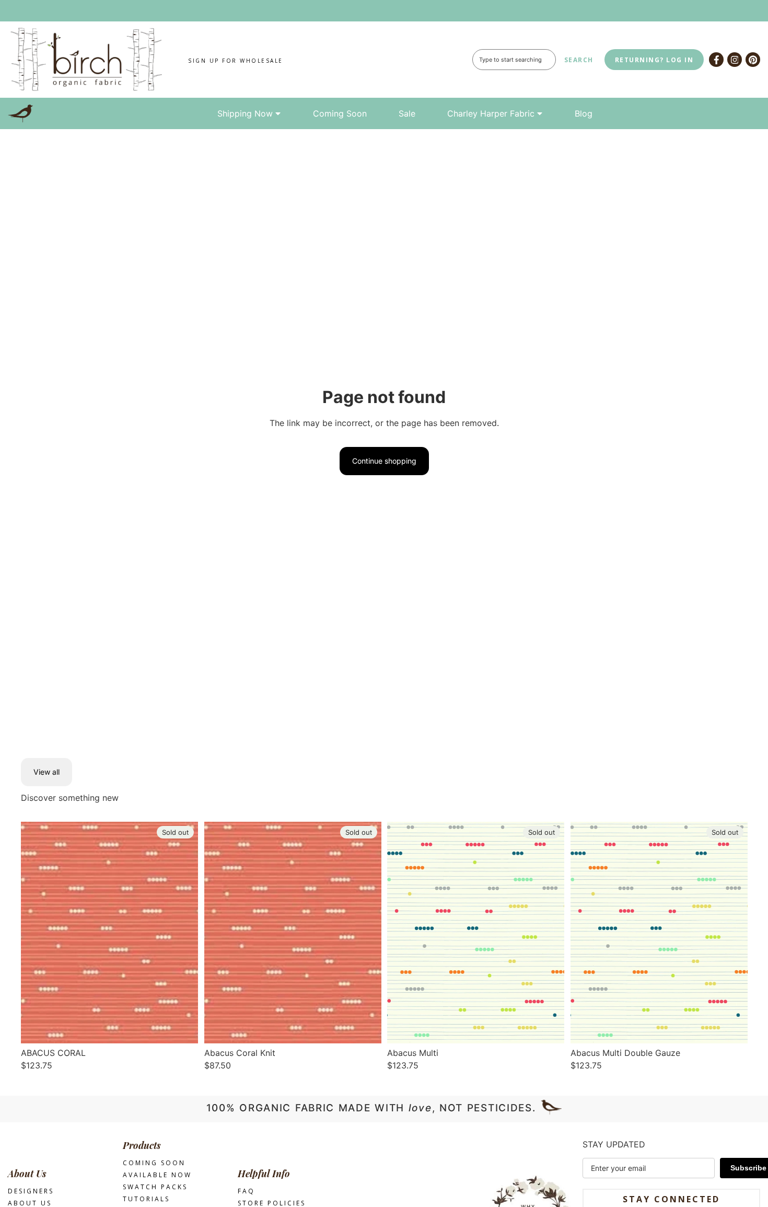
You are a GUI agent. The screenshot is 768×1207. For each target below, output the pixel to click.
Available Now (157, 1174)
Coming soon (154, 1162)
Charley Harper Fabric (490, 113)
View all (46, 771)
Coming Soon (340, 113)
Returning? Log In (654, 59)
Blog (583, 113)
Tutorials (146, 1198)
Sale (407, 113)
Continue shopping (384, 460)
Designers (31, 1191)
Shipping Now (245, 113)
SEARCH (579, 59)
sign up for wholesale (235, 60)
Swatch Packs (155, 1186)
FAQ (246, 1191)
